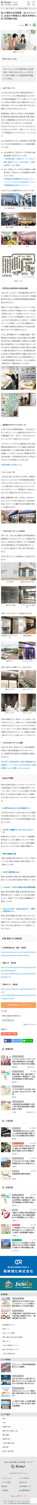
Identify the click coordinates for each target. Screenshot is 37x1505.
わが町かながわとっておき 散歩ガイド (16, 808)
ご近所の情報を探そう (9, 1353)
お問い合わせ (23, 1482)
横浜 (3, 1418)
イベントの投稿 (6, 1482)
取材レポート (6, 1341)
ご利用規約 (5, 1490)
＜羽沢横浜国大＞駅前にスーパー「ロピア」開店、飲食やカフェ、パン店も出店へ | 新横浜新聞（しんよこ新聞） (19, 162)
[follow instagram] (25, 1496)
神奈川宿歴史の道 (9, 854)
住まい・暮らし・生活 (9, 1034)
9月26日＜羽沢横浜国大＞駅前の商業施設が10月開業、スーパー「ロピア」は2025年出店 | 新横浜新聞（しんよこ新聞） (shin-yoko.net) (18, 765)
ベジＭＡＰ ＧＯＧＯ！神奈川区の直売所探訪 (19, 887)
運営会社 (4, 1486)
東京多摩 (5, 1447)
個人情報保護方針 (24, 1490)
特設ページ (6, 1329)
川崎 (3, 1422)
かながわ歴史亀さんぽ (11, 872)
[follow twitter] (22, 1496)
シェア (9, 1041)
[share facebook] (26, 25)
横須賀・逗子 (6, 1439)
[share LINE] (34, 25)
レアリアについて (7, 1478)
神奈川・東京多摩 (8, 1451)
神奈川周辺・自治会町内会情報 (12, 1337)
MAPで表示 (7, 1020)
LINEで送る (28, 1041)
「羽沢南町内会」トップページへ (18, 1005)
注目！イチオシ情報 (8, 1333)
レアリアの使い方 (24, 1478)
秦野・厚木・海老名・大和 (10, 1431)
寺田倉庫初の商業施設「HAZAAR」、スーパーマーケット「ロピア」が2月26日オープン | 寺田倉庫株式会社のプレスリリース (19, 182)
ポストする (18, 1041)
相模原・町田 (6, 1427)
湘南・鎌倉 (5, 1435)
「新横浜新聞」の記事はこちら (11, 465)
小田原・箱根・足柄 (8, 1443)
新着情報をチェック (8, 1325)
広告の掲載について (25, 1486)
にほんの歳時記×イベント (10, 1345)
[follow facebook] (19, 1496)
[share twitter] (30, 25)
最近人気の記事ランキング (10, 1349)
